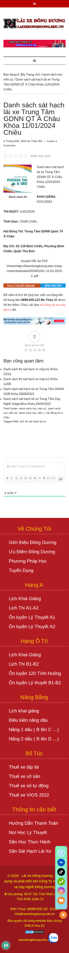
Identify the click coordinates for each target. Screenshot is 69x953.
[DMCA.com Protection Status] (34, 933)
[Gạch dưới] (16, 478)
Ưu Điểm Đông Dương (32, 551)
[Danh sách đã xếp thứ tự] (25, 478)
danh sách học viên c (32, 412)
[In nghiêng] (11, 478)
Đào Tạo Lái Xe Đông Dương (34, 23)
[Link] (44, 478)
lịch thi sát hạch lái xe (33, 421)
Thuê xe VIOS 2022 (29, 794)
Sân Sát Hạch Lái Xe (30, 851)
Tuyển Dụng (21, 570)
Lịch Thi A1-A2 (24, 607)
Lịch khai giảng (24, 710)
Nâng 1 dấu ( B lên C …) (34, 729)
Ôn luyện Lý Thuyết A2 (32, 626)
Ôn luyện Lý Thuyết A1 (32, 617)
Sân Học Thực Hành (29, 841)
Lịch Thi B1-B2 (24, 664)
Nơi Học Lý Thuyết (28, 832)
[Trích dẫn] (34, 478)
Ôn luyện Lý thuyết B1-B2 (35, 682)
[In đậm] (7, 478)
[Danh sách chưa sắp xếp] (30, 478)
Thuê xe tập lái (24, 767)
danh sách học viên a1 (33, 408)
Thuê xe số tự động (28, 785)
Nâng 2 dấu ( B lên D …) (34, 738)
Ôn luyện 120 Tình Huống (35, 673)
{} (48, 478)
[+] (53, 478)
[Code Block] (39, 478)
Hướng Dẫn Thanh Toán (33, 823)
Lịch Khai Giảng (25, 598)
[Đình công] (21, 478)
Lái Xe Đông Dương (37, 876)
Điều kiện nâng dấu (28, 720)
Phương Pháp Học (28, 561)
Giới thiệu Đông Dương (32, 542)
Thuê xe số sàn (24, 776)
